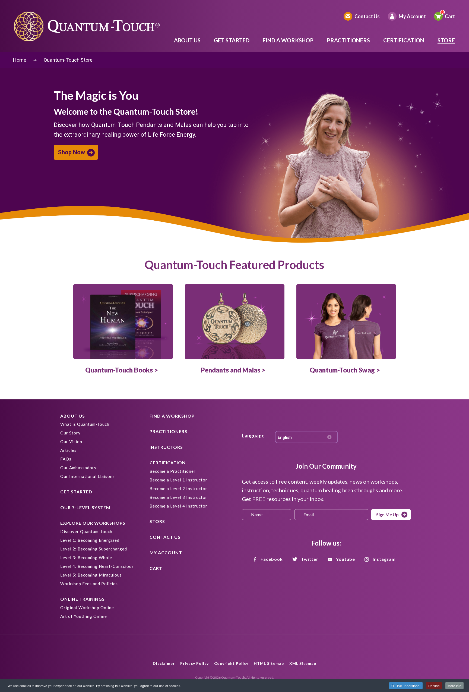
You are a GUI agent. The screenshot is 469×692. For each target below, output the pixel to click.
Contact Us (367, 16)
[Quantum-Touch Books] (123, 321)
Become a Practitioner (173, 471)
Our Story (70, 432)
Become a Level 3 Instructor (178, 497)
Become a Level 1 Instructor (178, 479)
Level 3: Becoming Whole (86, 557)
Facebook (272, 559)
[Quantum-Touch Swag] (346, 321)
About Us (187, 40)
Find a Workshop (288, 40)
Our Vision (71, 441)
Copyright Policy (231, 663)
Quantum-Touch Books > (121, 370)
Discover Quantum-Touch (86, 531)
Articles (68, 450)
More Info (454, 685)
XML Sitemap (302, 663)
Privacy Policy (194, 663)
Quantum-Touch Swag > (345, 370)
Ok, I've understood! (405, 685)
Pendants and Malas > (233, 370)
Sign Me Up (387, 514)
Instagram (384, 559)
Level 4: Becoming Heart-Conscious (97, 566)
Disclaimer (164, 663)
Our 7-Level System (85, 507)
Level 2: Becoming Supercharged (93, 548)
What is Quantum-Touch (84, 424)
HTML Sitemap (269, 663)
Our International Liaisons (87, 476)
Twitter (309, 559)
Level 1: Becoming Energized (89, 540)
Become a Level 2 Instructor (178, 488)
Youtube (345, 559)
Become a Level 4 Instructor (178, 505)
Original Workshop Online (87, 607)
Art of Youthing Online (83, 616)
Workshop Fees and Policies (89, 583)
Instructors (166, 447)
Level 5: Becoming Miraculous (91, 574)
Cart (450, 16)
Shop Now (71, 152)
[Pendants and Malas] (234, 321)
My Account (412, 16)
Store (446, 40)
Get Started (231, 40)
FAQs (65, 458)
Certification (403, 40)
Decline (434, 685)
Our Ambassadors (78, 467)
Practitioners (348, 40)
